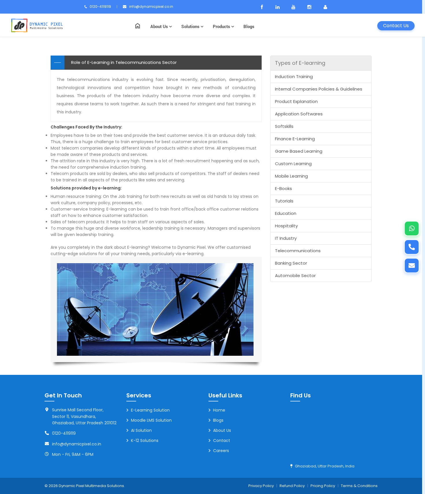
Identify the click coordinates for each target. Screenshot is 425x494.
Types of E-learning (300, 63)
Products (222, 26)
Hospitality (286, 226)
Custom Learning (293, 164)
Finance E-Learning (295, 139)
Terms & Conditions (359, 486)
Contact (221, 440)
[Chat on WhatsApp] (411, 228)
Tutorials (284, 201)
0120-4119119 (100, 6)
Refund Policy (292, 486)
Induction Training (294, 76)
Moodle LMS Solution (151, 420)
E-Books (283, 188)
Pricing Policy (323, 486)
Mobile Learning (291, 176)
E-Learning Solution (150, 410)
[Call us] (411, 247)
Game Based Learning (298, 151)
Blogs (248, 26)
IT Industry (286, 238)
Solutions (191, 26)
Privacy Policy (261, 486)
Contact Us (396, 25)
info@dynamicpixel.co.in (151, 6)
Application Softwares (299, 114)
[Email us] (411, 265)
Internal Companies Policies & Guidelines (318, 89)
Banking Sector (291, 263)
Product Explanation (296, 101)
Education (285, 213)
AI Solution (141, 430)
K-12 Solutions (144, 440)
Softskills (284, 126)
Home (219, 410)
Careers (221, 451)
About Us (159, 26)
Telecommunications (298, 251)
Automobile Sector (295, 275)
